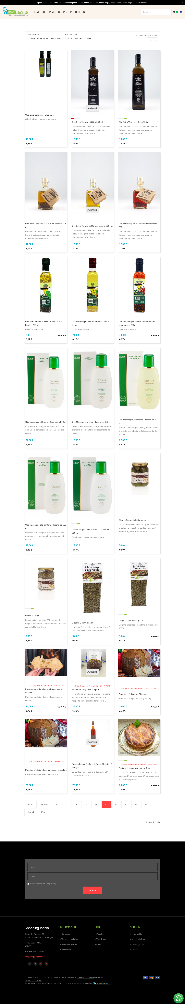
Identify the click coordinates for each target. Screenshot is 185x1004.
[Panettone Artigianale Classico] (139, 663)
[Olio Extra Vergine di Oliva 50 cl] (46, 64)
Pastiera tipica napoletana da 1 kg (134, 768)
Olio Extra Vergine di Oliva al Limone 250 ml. (92, 226)
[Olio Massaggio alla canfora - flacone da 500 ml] (46, 484)
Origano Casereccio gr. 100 (131, 620)
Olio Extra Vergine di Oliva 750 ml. (134, 122)
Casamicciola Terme (85, 977)
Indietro (44, 804)
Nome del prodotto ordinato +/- (45, 39)
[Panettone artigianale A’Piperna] (92, 663)
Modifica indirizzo (139, 939)
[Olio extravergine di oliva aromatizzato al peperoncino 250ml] (139, 285)
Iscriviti (92, 890)
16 (56, 804)
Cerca (98, 944)
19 (86, 804)
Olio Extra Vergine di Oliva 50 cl (39, 115)
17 (66, 804)
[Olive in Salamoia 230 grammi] (139, 474)
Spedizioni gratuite (69, 944)
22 (116, 804)
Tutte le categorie (103, 939)
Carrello (135, 950)
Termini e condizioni (69, 939)
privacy (53, 883)
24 (136, 804)
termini (42, 883)
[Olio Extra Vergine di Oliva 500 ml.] (92, 82)
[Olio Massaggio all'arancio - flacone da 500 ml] (139, 379)
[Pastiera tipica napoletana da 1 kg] (139, 737)
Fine (43, 812)
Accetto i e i (43, 883)
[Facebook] (30, 964)
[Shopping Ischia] (15, 11)
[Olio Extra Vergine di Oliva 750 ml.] (139, 82)
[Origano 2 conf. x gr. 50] (92, 586)
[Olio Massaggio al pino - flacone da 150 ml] (92, 379)
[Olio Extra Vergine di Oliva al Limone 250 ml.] (92, 183)
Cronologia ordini (138, 944)
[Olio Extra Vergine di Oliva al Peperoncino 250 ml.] (139, 183)
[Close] (182, 2)
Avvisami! (92, 108)
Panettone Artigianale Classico (133, 694)
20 (96, 804)
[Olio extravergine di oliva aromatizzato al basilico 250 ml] (46, 285)
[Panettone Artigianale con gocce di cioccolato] (46, 733)
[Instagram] (46, 964)
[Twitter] (35, 964)
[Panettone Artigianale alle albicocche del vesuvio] (46, 662)
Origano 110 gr (32, 616)
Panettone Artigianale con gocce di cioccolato (46, 770)
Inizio (30, 804)
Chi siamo (49, 12)
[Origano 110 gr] (46, 579)
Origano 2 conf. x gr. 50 (83, 623)
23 (126, 804)
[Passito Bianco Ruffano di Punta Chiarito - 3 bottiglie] (92, 733)
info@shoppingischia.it (35, 956)
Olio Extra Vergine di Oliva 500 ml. (87, 122)
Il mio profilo (137, 934)
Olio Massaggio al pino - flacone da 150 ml (91, 422)
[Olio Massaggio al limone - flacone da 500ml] (46, 379)
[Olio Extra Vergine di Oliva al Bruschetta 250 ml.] (46, 183)
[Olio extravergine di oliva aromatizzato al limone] (92, 285)
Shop (61, 12)
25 (146, 804)
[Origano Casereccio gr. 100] (139, 582)
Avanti (31, 812)
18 (76, 804)
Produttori (78, 12)
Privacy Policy (67, 950)
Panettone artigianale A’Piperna (86, 689)
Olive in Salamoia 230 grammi (132, 520)
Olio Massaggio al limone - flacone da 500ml (45, 422)
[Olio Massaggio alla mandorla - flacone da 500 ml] (92, 484)
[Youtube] (40, 964)
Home (36, 12)
